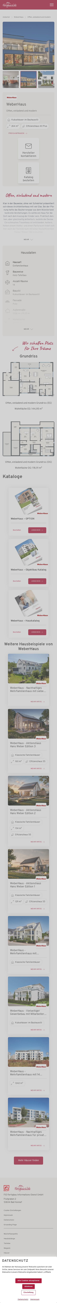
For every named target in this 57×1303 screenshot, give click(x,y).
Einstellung (28, 1292)
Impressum (34, 1299)
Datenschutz (23, 1299)
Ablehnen (28, 1286)
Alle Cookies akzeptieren (28, 1281)
